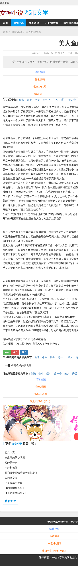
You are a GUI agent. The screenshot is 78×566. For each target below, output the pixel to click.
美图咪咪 (34, 22)
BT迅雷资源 (51, 22)
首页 (5, 22)
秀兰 (63, 99)
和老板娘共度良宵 (21, 365)
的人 (55, 99)
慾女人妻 (10, 452)
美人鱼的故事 (33, 32)
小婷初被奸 (11, 467)
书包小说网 (39, 86)
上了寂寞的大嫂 (13, 482)
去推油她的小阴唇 (15, 457)
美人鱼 (72, 99)
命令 (29, 99)
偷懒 (21, 99)
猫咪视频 (40, 71)
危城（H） (40, 93)
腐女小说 (18, 22)
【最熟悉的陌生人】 (16, 493)
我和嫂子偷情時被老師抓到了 (21, 472)
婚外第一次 (11, 462)
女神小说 (35, 53)
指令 (37, 99)
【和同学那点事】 (15, 487)
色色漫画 (40, 79)
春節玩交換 (11, 477)
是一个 (46, 99)
